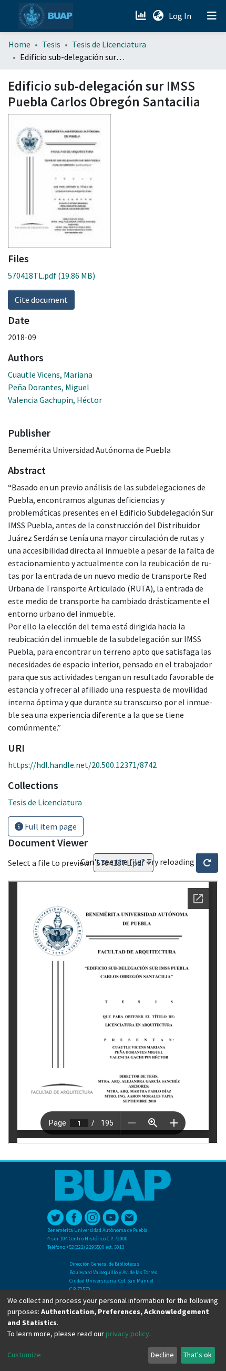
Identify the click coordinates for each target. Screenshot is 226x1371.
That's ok (197, 1354)
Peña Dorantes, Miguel (48, 387)
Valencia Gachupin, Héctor (55, 399)
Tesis (51, 44)
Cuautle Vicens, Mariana (50, 374)
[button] (158, 15)
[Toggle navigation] (212, 16)
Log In (181, 16)
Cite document (41, 299)
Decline (162, 1354)
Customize (24, 1354)
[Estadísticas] (141, 15)
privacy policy (127, 1333)
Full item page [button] (50, 826)
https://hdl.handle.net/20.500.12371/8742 (82, 765)
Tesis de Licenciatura (109, 44)
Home (19, 44)
